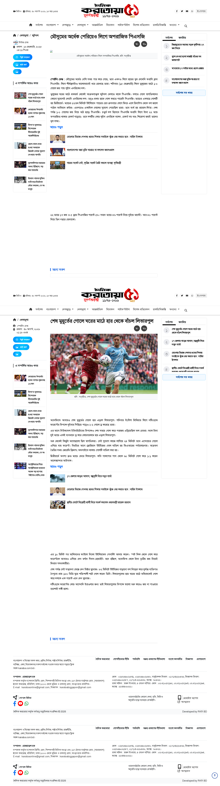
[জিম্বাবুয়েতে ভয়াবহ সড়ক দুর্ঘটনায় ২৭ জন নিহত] (184, 46)
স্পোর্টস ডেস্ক (22, 325)
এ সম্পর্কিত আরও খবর (26, 83)
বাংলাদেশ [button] (51, 25)
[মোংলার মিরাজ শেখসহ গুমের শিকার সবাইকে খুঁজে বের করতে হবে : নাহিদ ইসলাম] (184, 356)
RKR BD (202, 711)
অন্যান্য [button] (173, 25)
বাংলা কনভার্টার (175, 659)
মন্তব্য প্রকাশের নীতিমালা (154, 659)
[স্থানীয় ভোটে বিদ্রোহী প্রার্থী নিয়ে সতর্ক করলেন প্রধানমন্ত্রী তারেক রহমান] (184, 370)
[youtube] (20, 703)
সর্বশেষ (39, 25)
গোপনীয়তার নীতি (121, 659)
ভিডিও (19, 11)
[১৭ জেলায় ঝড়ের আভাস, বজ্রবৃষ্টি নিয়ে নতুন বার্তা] (184, 342)
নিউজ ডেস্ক (23, 42)
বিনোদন (110, 25)
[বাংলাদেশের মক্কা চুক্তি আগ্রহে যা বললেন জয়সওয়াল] (184, 81)
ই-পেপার (201, 11)
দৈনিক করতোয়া (102, 659)
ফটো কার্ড (23, 64)
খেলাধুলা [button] (81, 25)
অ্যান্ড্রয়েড (185, 701)
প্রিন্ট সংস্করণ (25, 57)
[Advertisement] (30, 237)
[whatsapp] (26, 703)
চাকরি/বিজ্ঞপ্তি (159, 25)
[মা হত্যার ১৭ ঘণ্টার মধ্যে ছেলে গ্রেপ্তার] (184, 70)
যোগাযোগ (201, 659)
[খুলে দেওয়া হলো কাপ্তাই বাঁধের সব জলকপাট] (184, 58)
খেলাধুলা (24, 35)
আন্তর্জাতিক (97, 25)
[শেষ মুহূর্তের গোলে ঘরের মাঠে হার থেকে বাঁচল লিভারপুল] (184, 331)
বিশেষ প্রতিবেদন (141, 25)
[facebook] (14, 703)
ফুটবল (35, 35)
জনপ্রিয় (182, 37)
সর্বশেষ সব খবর (184, 93)
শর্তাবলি (136, 659)
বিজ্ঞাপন (189, 659)
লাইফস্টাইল (124, 25)
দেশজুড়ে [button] (66, 25)
